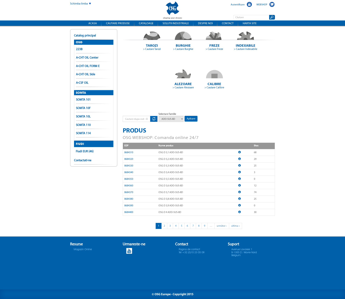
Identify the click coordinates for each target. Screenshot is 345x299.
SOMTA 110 (83, 125)
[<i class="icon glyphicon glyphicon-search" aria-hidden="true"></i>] (272, 17)
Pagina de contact (189, 249)
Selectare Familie (167, 113)
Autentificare (238, 4)
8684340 (128, 172)
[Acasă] (172, 10)
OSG (79, 42)
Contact (228, 23)
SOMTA (81, 93)
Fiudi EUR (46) (85, 151)
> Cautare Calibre (214, 87)
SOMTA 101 (83, 99)
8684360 (128, 185)
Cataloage (146, 23)
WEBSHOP (261, 4)
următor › (222, 225)
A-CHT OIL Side (85, 74)
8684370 (128, 192)
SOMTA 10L (83, 116)
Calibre (214, 84)
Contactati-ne (82, 160)
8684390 (128, 205)
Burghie (183, 45)
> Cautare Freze (214, 49)
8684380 (128, 198)
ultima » (235, 225)
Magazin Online (83, 249)
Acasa (92, 23)
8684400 (128, 212)
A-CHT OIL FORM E (88, 66)
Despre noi (205, 23)
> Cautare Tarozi (152, 49)
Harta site (250, 23)
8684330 (128, 165)
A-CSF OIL (82, 82)
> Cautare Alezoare (183, 87)
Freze (214, 45)
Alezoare (183, 84)
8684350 (128, 178)
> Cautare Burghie (183, 49)
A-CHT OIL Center (87, 57)
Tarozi (152, 45)
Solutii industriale (176, 23)
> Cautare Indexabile (245, 49)
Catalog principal (85, 35)
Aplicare (191, 118)
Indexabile (245, 45)
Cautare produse (118, 23)
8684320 (128, 159)
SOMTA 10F (83, 108)
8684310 (128, 152)
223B (79, 49)
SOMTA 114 (83, 133)
